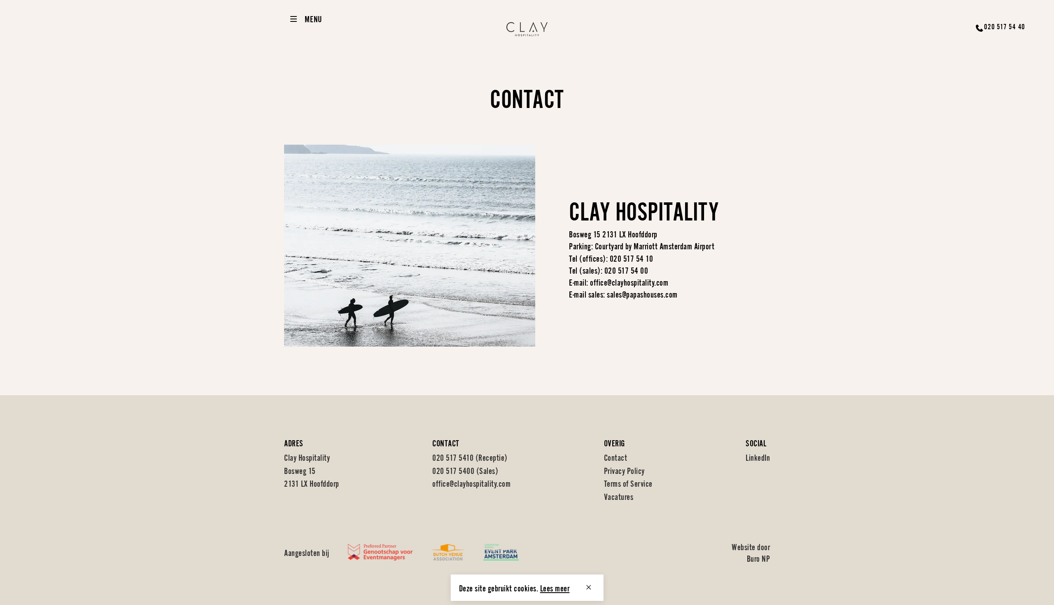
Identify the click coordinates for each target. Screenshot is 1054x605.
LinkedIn (758, 456)
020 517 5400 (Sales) (465, 470)
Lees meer (555, 587)
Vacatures (619, 496)
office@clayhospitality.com (471, 482)
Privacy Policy (624, 470)
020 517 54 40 (1004, 26)
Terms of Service (628, 482)
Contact (615, 456)
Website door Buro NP (751, 552)
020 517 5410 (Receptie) (470, 456)
